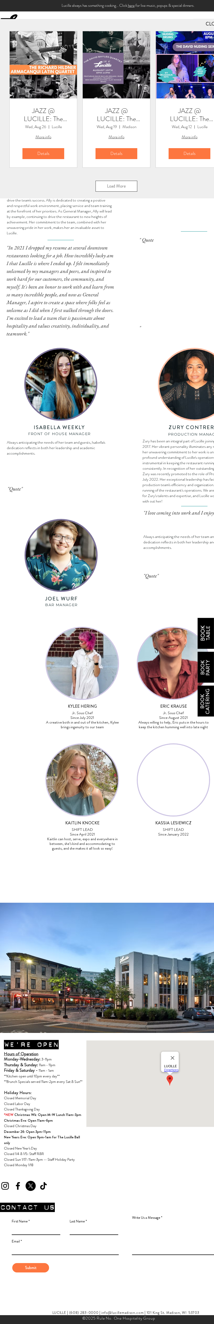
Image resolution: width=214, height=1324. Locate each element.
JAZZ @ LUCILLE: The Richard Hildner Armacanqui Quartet (43, 115)
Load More (116, 186)
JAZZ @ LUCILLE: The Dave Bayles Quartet (116, 115)
